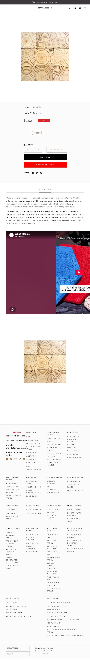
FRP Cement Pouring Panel (73, 439)
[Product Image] (45, 56)
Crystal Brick (54, 453)
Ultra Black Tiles (73, 520)
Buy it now (45, 157)
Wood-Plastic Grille (54, 589)
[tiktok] (20, 459)
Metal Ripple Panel (16, 606)
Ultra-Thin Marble (52, 464)
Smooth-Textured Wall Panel (53, 565)
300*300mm (37, 133)
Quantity (28, 145)
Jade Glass (72, 454)
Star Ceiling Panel (73, 486)
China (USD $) (12, 648)
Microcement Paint (13, 517)
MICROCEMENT (33, 444)
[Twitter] (37, 173)
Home (26, 107)
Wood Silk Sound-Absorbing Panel (65, 635)
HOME (29, 437)
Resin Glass (53, 626)
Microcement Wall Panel (54, 584)
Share (26, 173)
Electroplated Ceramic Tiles (74, 543)
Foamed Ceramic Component (32, 548)
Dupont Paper (54, 444)
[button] (4, 8)
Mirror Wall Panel (53, 536)
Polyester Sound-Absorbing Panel (61, 631)
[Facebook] (33, 173)
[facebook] (7, 459)
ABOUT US (31, 456)
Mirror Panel (54, 609)
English (10, 654)
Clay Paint (11, 513)
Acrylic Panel (54, 623)
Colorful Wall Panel (53, 547)
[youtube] (24, 459)
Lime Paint (11, 510)
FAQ (28, 466)
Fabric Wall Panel (53, 553)
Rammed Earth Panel (13, 497)
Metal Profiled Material (19, 616)
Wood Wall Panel (53, 578)
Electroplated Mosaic (74, 514)
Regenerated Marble (13, 491)
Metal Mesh (12, 609)
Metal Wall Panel (53, 542)
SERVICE (30, 459)
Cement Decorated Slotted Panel (13, 560)
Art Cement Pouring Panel (12, 551)
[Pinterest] (41, 173)
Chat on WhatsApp (45, 164)
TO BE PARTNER (33, 469)
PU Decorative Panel (58, 616)
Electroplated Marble (74, 536)
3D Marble (11, 483)
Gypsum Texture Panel (58, 613)
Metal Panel (12, 603)
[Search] (75, 8)
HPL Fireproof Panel (58, 606)
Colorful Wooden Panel (60, 603)
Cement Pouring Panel (10, 535)
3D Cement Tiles (31, 482)
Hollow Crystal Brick (54, 458)
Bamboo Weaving (51, 482)
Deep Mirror (73, 451)
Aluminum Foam (52, 449)
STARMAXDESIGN (47, 648)
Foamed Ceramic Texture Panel (63, 619)
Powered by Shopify (42, 651)
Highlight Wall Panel (53, 573)
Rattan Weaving (71, 446)
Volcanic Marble (51, 516)
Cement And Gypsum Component (32, 537)
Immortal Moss (75, 490)
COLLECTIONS (32, 440)
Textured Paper (34, 513)
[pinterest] (11, 459)
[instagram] (16, 459)
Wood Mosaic (74, 510)
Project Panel (13, 487)
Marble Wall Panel (53, 559)
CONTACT (30, 463)
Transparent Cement (53, 440)
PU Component (74, 457)
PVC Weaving (53, 493)
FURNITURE (31, 452)
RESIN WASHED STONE (33, 448)
